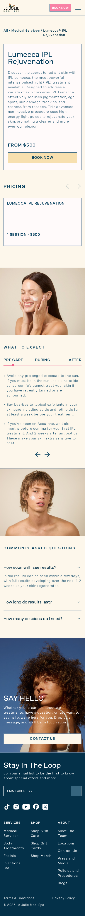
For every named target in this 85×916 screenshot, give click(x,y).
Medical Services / (26, 30)
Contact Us (67, 851)
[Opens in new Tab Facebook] (36, 806)
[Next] (78, 186)
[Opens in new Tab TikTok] (6, 806)
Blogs (62, 883)
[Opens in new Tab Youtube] (26, 806)
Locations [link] (66, 843)
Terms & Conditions (18, 898)
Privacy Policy (63, 898)
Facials (9, 856)
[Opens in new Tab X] (45, 806)
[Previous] (68, 186)
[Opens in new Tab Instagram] (16, 806)
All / (6, 30)
